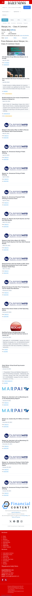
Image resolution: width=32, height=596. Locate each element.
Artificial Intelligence (8, 93)
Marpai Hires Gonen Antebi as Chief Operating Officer (15, 309)
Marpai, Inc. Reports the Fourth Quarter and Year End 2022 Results (16, 219)
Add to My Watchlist (24, 35)
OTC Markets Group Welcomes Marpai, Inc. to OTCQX (15, 57)
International (19, 23)
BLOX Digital (11, 592)
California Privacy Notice (19, 588)
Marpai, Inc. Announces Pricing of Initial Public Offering (15, 488)
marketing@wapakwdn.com (12, 576)
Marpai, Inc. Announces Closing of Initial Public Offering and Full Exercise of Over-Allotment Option (15, 463)
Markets (5, 19)
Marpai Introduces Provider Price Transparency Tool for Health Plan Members (15, 287)
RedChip (6, 349)
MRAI (12, 30)
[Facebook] (14, 521)
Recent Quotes (5, 11)
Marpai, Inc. (6, 135)
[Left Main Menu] (2, 2)
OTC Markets (7, 62)
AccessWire (6, 351)
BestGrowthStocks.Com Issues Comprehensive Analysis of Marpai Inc (15, 98)
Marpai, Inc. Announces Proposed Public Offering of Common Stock (13, 197)
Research (24, 38)
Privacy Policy (24, 515)
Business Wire (6, 137)
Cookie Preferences (11, 589)
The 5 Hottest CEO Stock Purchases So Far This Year (15, 79)
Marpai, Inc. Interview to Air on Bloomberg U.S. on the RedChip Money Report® (15, 397)
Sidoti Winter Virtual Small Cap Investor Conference (13, 366)
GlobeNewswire (6, 64)
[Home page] (16, 3)
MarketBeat (5, 91)
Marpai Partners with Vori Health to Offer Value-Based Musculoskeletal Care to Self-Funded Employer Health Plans (15, 265)
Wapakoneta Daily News (18, 586)
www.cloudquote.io (16, 512)
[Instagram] (21, 521)
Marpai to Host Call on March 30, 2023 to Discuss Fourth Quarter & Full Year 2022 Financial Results (16, 242)
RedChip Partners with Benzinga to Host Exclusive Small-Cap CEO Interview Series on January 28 (15, 334)
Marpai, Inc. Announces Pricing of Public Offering (13, 174)
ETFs (19, 19)
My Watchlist (16, 11)
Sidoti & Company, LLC (8, 381)
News (9, 23)
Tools (25, 19)
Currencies (13, 23)
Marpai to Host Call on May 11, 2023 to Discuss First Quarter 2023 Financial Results (15, 130)
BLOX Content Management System (18, 591)
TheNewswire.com (7, 113)
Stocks (12, 19)
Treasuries (25, 23)
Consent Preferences (6, 595)
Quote (6, 38)
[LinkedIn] (17, 521)
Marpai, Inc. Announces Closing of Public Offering (13, 152)
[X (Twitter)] (10, 521)
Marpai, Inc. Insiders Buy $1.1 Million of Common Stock (15, 419)
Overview (5, 23)
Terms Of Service (16, 517)
